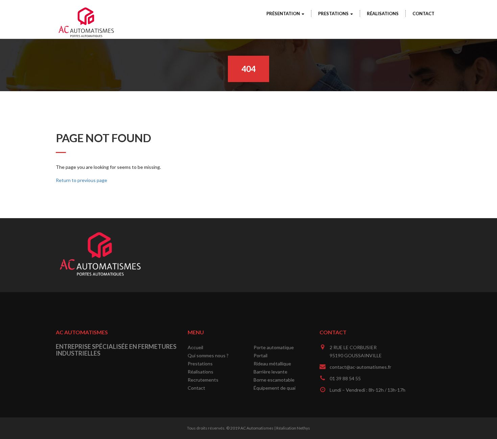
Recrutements (203, 380)
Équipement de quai (274, 388)
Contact (423, 13)
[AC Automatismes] (86, 10)
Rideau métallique (272, 363)
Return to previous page (81, 180)
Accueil (195, 347)
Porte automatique (274, 347)
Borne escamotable (274, 380)
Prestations (334, 13)
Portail (260, 355)
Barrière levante (270, 372)
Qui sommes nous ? (208, 355)
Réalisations (383, 13)
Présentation (283, 13)
